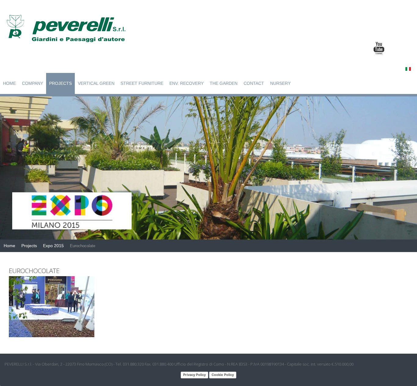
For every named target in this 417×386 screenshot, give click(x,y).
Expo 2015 (53, 245)
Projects (60, 83)
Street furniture (142, 83)
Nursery (280, 83)
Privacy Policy (194, 375)
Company (32, 83)
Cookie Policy (223, 375)
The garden (224, 83)
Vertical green (96, 83)
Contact (254, 83)
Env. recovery (186, 83)
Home (9, 83)
